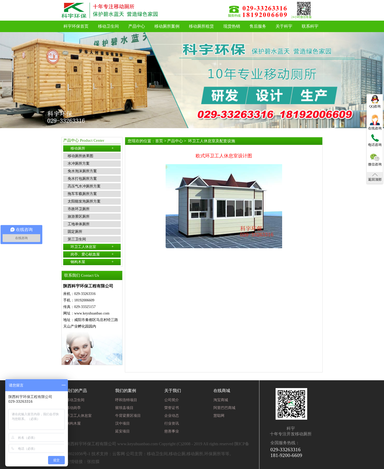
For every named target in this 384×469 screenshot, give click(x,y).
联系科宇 (310, 26)
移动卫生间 (108, 26)
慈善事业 (171, 431)
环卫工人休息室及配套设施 (211, 141)
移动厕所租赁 (201, 26)
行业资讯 (171, 423)
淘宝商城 (220, 400)
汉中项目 (122, 423)
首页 (159, 141)
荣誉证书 (171, 408)
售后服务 (257, 26)
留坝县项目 (124, 408)
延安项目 (122, 431)
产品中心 (136, 26)
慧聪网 (218, 416)
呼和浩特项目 (126, 400)
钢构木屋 (92, 262)
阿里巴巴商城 (224, 408)
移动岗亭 (73, 408)
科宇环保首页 (76, 26)
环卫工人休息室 (92, 247)
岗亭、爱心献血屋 (92, 254)
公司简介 (171, 400)
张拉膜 (93, 461)
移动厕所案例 (166, 26)
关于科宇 (284, 26)
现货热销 (231, 26)
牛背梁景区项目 (128, 416)
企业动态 (171, 416)
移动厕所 (92, 148)
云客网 (118, 454)
